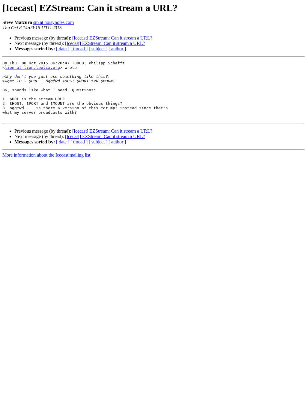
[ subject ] (98, 48)
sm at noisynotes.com (53, 22)
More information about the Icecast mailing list (46, 154)
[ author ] (117, 48)
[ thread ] (79, 48)
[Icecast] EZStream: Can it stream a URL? (112, 37)
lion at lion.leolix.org (32, 67)
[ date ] (62, 48)
